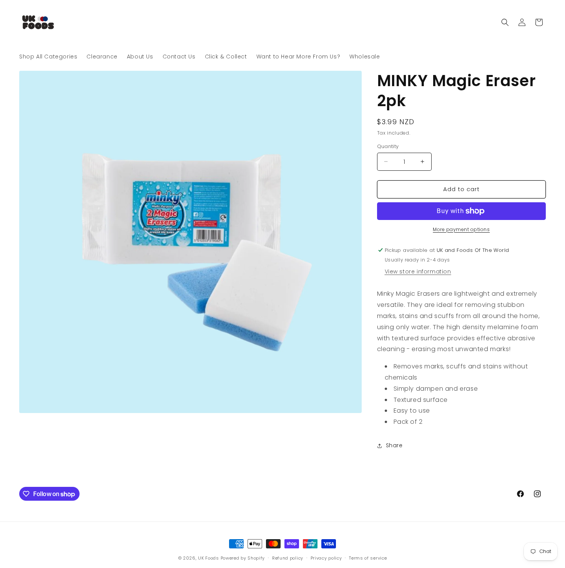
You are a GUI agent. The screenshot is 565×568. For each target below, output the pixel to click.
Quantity (388, 146)
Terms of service (368, 558)
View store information (418, 271)
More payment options (461, 229)
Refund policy (287, 558)
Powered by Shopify (243, 558)
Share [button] (394, 445)
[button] (505, 22)
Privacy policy (326, 558)
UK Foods (209, 558)
